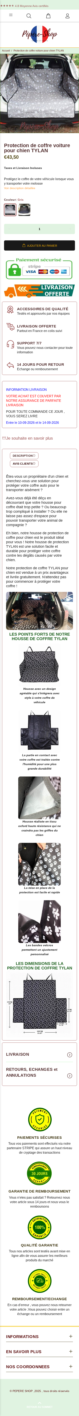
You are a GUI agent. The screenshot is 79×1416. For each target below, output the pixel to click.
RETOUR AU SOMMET (39, 1407)
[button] (9, 229)
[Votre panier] (48, 16)
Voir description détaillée (19, 188)
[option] (39, 93)
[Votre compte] (67, 16)
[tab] (24, 455)
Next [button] (75, 93)
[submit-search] (59, 14)
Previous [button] (4, 93)
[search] (29, 16)
